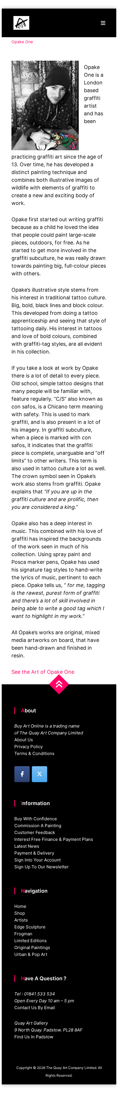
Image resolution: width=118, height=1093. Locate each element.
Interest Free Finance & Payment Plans (53, 839)
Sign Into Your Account (37, 860)
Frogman (23, 933)
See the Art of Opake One (42, 672)
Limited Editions (30, 940)
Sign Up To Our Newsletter (41, 866)
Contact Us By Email (34, 1007)
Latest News (26, 846)
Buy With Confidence (35, 818)
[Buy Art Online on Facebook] (22, 774)
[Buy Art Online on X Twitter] (39, 774)
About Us (23, 739)
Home (20, 906)
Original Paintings (32, 947)
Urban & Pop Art (30, 954)
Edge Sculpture (30, 927)
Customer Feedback (34, 832)
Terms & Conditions (34, 753)
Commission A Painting (37, 825)
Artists (21, 920)
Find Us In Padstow (33, 1036)
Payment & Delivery (34, 853)
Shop (19, 913)
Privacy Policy (28, 746)
